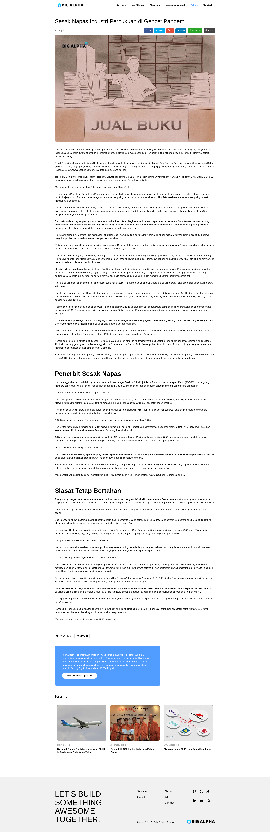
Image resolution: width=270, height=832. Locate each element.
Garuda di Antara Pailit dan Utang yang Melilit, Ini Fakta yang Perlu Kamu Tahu (81, 750)
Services (121, 5)
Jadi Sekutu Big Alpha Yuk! (79, 676)
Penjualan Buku (63, 636)
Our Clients (138, 5)
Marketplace (82, 636)
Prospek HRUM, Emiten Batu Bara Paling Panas (132, 750)
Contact (207, 5)
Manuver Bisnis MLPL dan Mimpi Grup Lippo (187, 749)
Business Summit (175, 5)
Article (194, 5)
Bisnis (70, 745)
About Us (155, 5)
